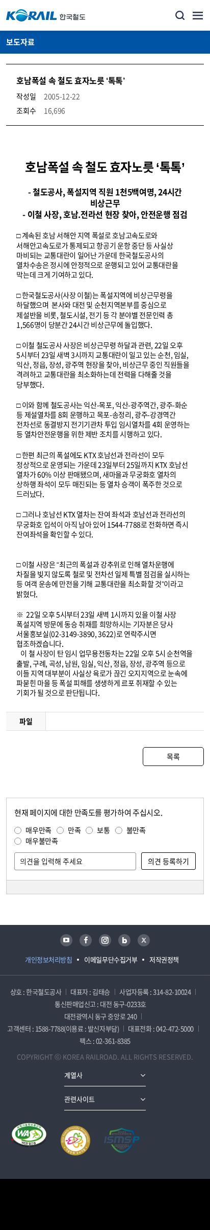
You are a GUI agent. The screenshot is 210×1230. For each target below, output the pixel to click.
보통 (103, 830)
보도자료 (20, 42)
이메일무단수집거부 (110, 959)
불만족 (136, 830)
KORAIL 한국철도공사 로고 (46, 15)
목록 (173, 756)
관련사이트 (79, 1099)
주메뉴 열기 (198, 15)
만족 (74, 830)
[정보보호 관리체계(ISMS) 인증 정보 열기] (122, 1140)
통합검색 (180, 15)
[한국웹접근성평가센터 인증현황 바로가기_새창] (29, 1140)
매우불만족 (41, 841)
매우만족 (38, 830)
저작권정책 (164, 959)
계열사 (73, 1075)
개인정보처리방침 (48, 959)
